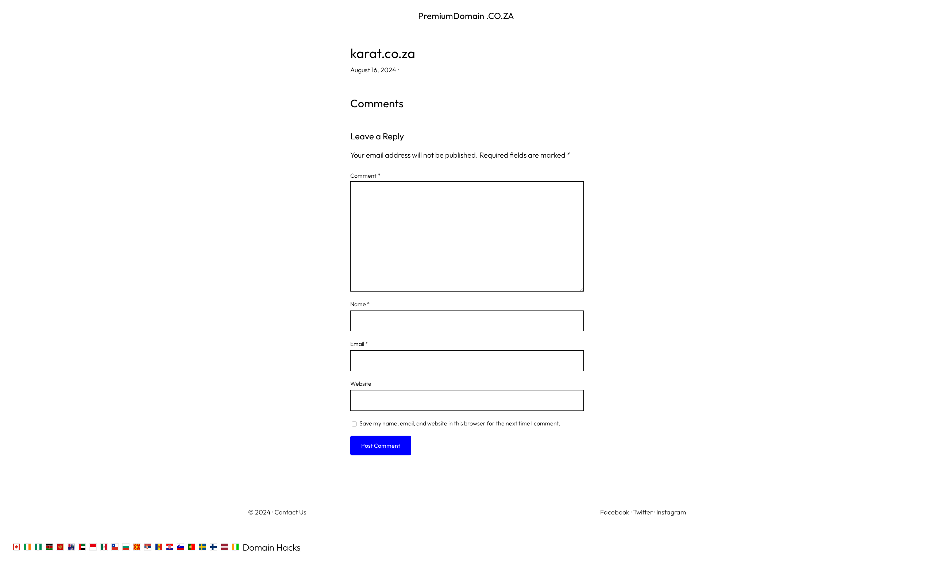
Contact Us (290, 512)
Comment (365, 175)
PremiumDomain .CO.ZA (467, 15)
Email (359, 343)
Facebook (614, 512)
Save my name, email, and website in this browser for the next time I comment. (459, 423)
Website (360, 383)
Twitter (643, 512)
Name (360, 304)
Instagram (671, 512)
